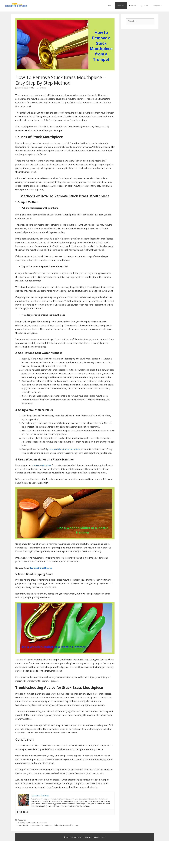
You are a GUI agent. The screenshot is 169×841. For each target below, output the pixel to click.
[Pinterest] (21, 812)
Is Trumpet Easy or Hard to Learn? (32, 822)
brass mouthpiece (42, 465)
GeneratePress (99, 837)
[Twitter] (27, 812)
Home (109, 6)
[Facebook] (18, 812)
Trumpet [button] (156, 6)
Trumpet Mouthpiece (41, 568)
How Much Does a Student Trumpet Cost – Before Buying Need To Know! (48, 825)
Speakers (144, 6)
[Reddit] (24, 812)
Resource (121, 6)
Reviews (132, 6)
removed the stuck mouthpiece (64, 449)
